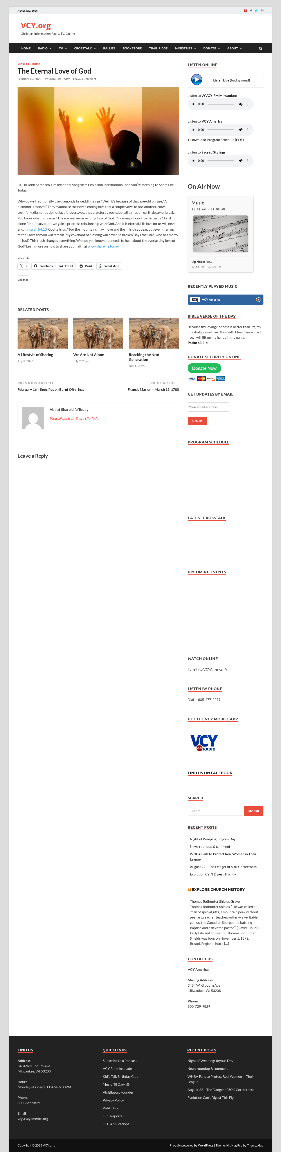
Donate (209, 48)
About (232, 48)
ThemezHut (255, 1145)
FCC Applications (116, 1124)
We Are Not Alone (88, 354)
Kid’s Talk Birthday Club (121, 1076)
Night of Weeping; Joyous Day (213, 839)
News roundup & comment (210, 846)
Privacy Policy (113, 1100)
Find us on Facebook (210, 772)
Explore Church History (218, 889)
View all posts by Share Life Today (77, 418)
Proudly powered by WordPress (191, 1145)
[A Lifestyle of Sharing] (43, 349)
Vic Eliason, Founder (118, 1092)
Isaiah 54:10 (37, 229)
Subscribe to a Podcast (120, 1060)
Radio (43, 48)
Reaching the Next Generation (144, 357)
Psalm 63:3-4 (198, 342)
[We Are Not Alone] (98, 349)
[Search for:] (225, 811)
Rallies (109, 48)
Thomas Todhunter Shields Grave (215, 901)
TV (61, 48)
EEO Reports (112, 1116)
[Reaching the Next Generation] (154, 349)
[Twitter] (256, 10)
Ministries (183, 48)
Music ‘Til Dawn (116, 1084)
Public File (110, 1108)
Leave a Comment (84, 79)
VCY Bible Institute (117, 1068)
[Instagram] (262, 10)
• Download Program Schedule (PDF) (216, 139)
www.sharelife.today (103, 246)
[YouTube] (245, 10)
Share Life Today (29, 63)
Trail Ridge (158, 48)
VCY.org (36, 25)
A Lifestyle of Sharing (35, 354)
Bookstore (132, 48)
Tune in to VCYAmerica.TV (207, 669)
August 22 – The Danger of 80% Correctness (223, 866)
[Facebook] (251, 10)
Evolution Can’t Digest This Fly (213, 874)
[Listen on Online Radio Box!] (258, 300)
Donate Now (204, 368)
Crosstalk (83, 48)
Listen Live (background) (231, 80)
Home (26, 48)
